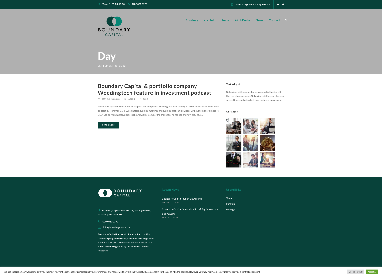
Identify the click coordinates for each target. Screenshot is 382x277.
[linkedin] (278, 4)
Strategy (192, 20)
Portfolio (210, 20)
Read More (108, 125)
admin (131, 99)
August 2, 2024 (170, 202)
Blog (145, 99)
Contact (274, 20)
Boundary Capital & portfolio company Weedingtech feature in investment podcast (154, 89)
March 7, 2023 (170, 217)
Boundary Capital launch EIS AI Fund (182, 198)
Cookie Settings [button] (356, 272)
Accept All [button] (372, 272)
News (259, 20)
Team (225, 20)
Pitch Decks (242, 20)
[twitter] (283, 4)
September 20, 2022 (111, 99)
